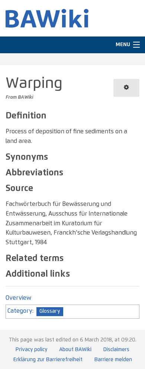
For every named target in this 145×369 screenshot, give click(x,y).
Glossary (49, 311)
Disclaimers (116, 349)
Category (19, 311)
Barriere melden (113, 359)
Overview (18, 298)
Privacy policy (31, 349)
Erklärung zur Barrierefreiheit (48, 359)
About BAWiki (75, 349)
